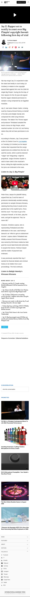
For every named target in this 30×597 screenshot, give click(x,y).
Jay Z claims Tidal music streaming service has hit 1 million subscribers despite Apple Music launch (14, 296)
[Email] (19, 47)
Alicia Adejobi (13, 40)
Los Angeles (23, 141)
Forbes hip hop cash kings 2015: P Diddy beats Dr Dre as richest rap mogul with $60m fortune (15, 307)
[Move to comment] (22, 47)
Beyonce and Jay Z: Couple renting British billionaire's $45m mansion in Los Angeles (14, 285)
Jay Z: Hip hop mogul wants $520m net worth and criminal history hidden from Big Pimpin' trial (15, 319)
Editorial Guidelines (22, 338)
